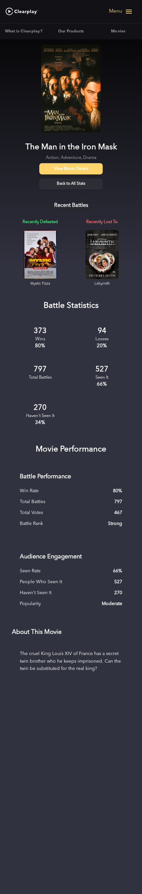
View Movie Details (71, 169)
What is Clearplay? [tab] (24, 31)
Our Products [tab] (71, 31)
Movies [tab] (118, 31)
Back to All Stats (71, 184)
